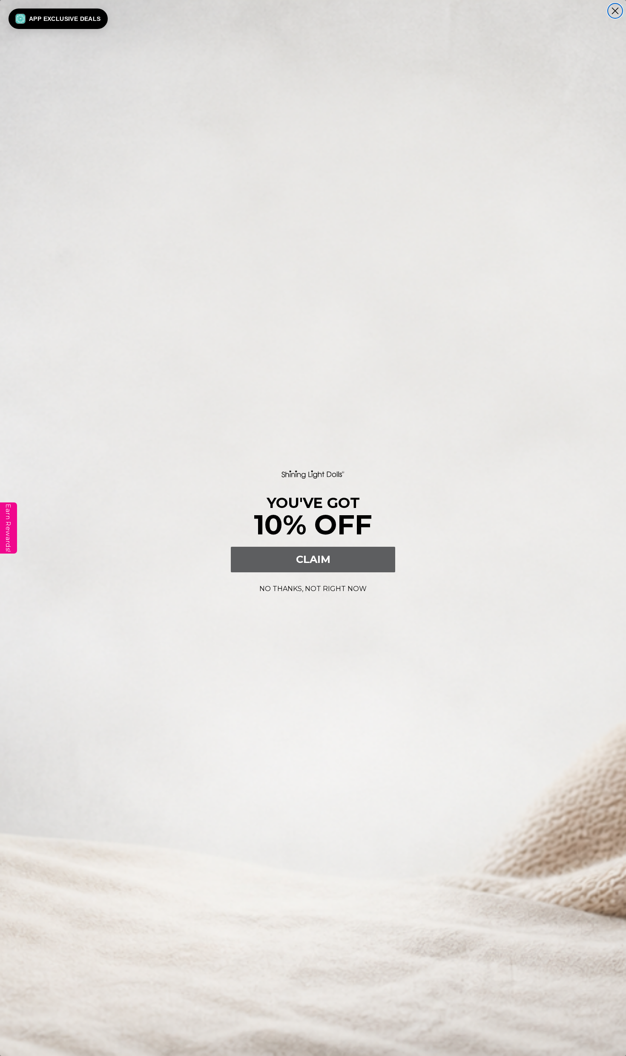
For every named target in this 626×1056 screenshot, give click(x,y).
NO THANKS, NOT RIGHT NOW (313, 587)
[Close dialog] (615, 10)
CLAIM (313, 559)
